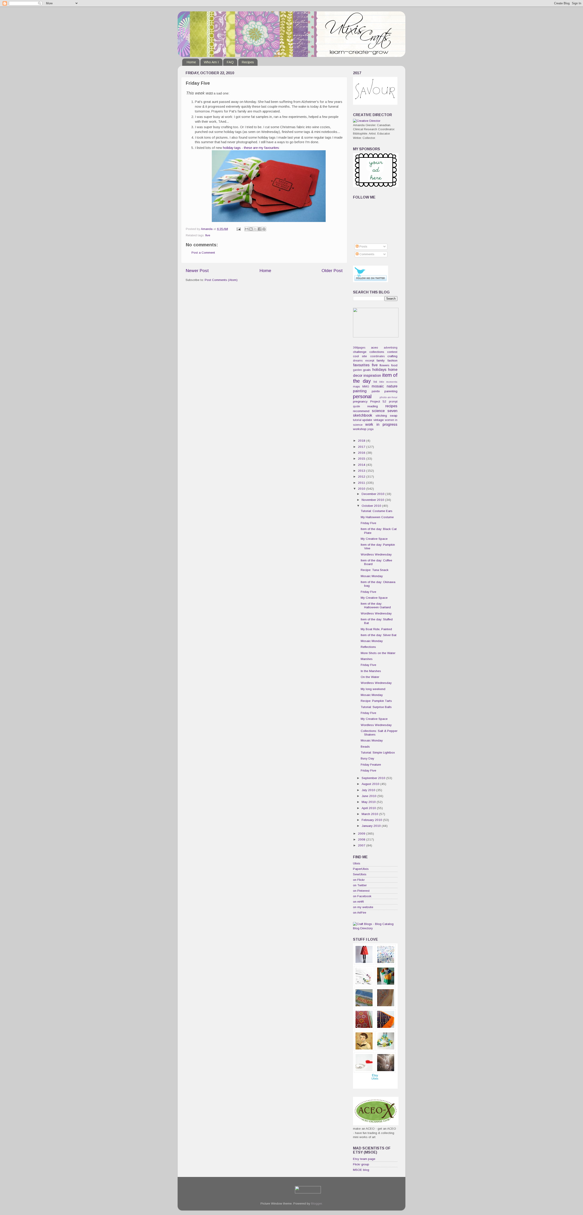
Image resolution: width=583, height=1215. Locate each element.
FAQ (230, 62)
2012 (362, 476)
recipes (391, 406)
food (394, 365)
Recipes (248, 62)
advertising (390, 347)
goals (367, 370)
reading (372, 406)
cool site (360, 356)
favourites (361, 365)
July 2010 (369, 790)
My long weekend (373, 689)
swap (393, 415)
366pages (359, 347)
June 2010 (369, 796)
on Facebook (362, 896)
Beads (365, 746)
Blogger (316, 1203)
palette (376, 391)
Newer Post (197, 270)
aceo (374, 347)
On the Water (370, 677)
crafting (392, 356)
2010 (362, 488)
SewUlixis (359, 874)
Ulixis (356, 863)
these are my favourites (261, 148)
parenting (390, 391)
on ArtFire (359, 912)
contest (392, 352)
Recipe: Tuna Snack (375, 570)
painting (360, 391)
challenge (359, 352)
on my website (363, 907)
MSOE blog (361, 1170)
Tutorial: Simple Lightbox (378, 752)
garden (357, 370)
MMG (365, 386)
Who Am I (211, 62)
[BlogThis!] (251, 229)
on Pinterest (361, 890)
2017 (362, 446)
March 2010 (370, 814)
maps (356, 386)
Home (191, 62)
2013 (362, 470)
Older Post (332, 270)
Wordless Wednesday (376, 554)
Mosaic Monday (372, 576)
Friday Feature (371, 764)
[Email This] (246, 229)
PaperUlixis (361, 869)
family (381, 360)
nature (392, 386)
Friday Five (368, 523)
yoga (370, 429)
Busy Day (367, 758)
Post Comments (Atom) (221, 280)
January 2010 (372, 826)
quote (356, 406)
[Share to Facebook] (259, 229)
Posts (362, 246)
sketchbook (362, 415)
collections (376, 352)
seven (392, 411)
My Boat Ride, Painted (376, 629)
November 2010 (373, 500)
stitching (381, 415)
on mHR (358, 901)
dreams (358, 360)
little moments (388, 381)
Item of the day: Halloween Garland (376, 605)
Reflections (368, 647)
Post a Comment (203, 252)
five (207, 235)
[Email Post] (238, 229)
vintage (378, 420)
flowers (384, 365)
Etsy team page (364, 1159)
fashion (392, 360)
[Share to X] (255, 229)
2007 (362, 845)
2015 (362, 458)
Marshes (367, 659)
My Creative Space (374, 538)
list (375, 381)
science (378, 411)
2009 (362, 833)
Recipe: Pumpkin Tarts (376, 701)
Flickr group (361, 1164)
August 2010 (371, 784)
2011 (362, 482)
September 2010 (374, 778)
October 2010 (372, 505)
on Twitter (360, 885)
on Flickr (359, 879)
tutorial (357, 420)
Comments (366, 254)
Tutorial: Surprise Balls (376, 707)
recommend (361, 411)
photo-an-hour (388, 397)
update (367, 420)
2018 (362, 440)
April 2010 (369, 808)
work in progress (381, 424)
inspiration (372, 375)
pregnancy (360, 401)
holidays (379, 369)
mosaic (378, 386)
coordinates (377, 356)
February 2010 (372, 820)
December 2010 (373, 494)
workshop (359, 429)
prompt (393, 401)
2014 (362, 464)
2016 (362, 452)
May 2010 (369, 802)
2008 (362, 839)
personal (362, 396)
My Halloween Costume (377, 517)
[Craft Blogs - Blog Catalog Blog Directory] (375, 928)
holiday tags (232, 148)
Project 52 (378, 401)
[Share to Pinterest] (264, 229)
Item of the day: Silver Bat (378, 635)
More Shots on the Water (378, 653)
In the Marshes (371, 671)
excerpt (369, 360)
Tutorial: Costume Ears (376, 511)
